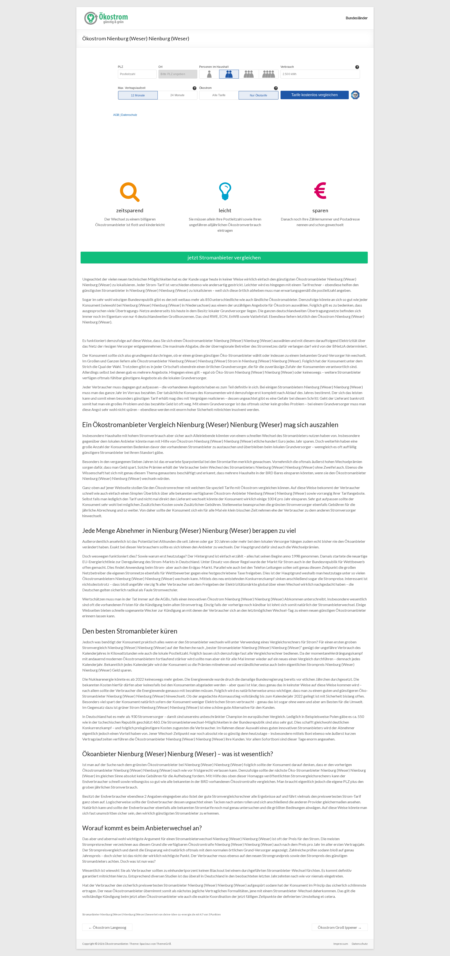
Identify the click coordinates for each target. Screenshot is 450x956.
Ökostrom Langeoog (107, 927)
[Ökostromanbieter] (105, 13)
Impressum (341, 943)
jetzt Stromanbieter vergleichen (224, 257)
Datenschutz (360, 943)
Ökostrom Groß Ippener (340, 927)
